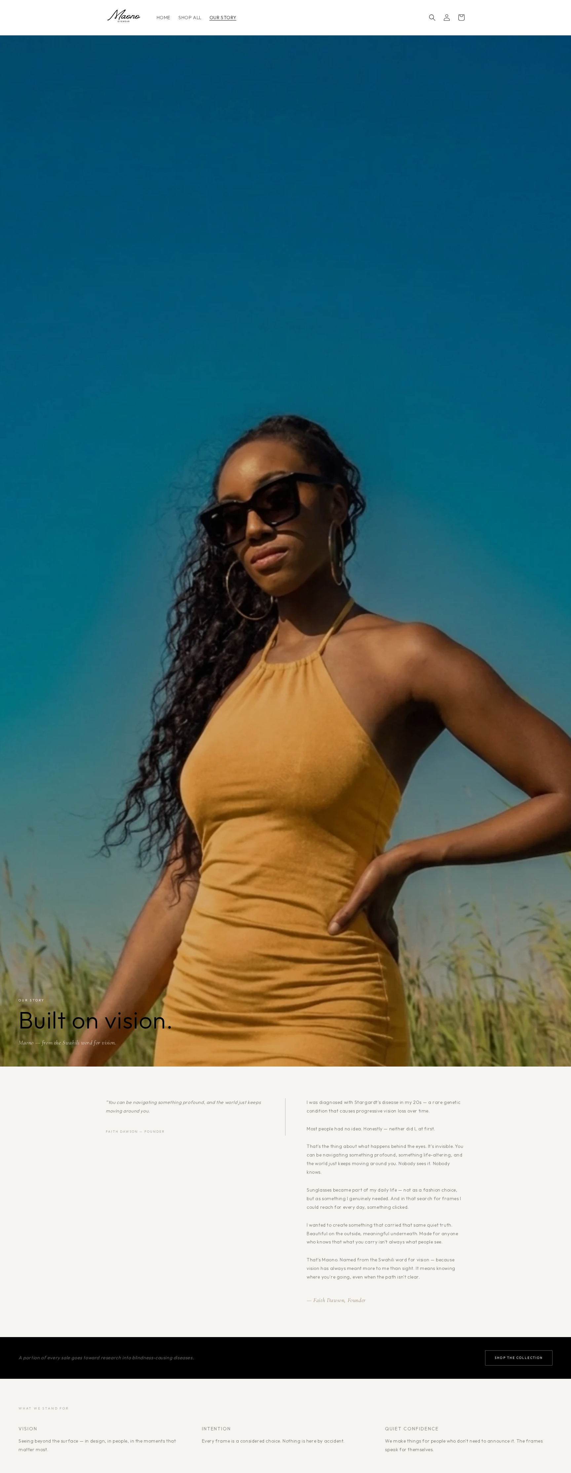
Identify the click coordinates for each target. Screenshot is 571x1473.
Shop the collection (519, 1358)
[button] (432, 17)
